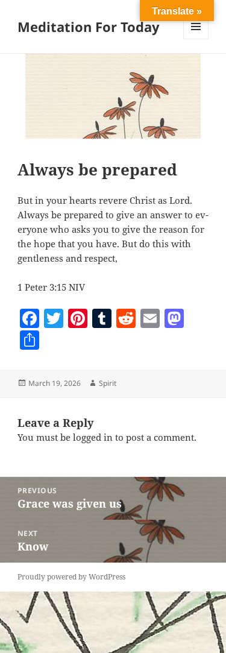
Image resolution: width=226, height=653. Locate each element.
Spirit (107, 383)
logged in (93, 437)
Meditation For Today (88, 26)
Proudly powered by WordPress (71, 577)
